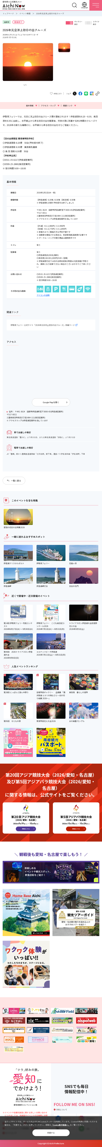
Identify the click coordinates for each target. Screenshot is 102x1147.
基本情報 (31, 105)
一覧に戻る (16, 480)
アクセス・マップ (50, 105)
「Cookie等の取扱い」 (60, 1125)
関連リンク (69, 105)
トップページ (8, 13)
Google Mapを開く (51, 402)
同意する (51, 1132)
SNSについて (61, 1109)
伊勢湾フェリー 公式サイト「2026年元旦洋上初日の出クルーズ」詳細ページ (43, 325)
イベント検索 (25, 13)
